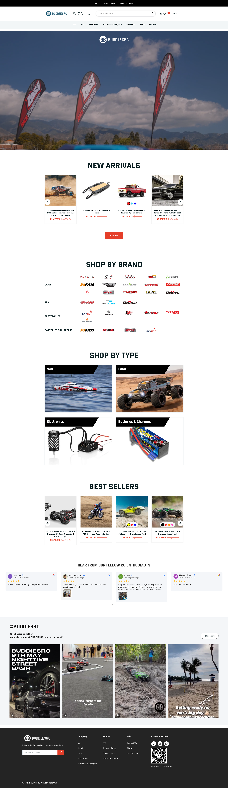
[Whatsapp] (166, 743)
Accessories (130, 24)
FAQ (104, 743)
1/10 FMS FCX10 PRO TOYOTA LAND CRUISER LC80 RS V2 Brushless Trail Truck (132, 534)
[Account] (161, 14)
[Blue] (165, 203)
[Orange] (98, 524)
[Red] (57, 203)
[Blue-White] (63, 203)
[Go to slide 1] (112, 604)
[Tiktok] (153, 743)
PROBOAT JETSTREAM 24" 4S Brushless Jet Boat (167, 532)
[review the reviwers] (53, 575)
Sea (82, 24)
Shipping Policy (109, 748)
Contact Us (132, 743)
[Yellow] (57, 524)
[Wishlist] (164, 13)
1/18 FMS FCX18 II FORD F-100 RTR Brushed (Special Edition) (60, 211)
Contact (152, 24)
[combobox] (125, 13)
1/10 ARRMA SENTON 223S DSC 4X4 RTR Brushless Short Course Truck (60, 532)
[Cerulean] (60, 203)
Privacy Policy (109, 753)
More (142, 24)
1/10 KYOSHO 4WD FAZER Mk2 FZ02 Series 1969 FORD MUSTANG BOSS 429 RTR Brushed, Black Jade (96, 213)
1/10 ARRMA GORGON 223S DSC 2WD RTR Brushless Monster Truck (167, 211)
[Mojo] (169, 524)
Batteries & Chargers (112, 24)
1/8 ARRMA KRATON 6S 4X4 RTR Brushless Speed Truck (96, 532)
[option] (60, 201)
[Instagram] (160, 743)
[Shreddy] (165, 524)
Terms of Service (110, 758)
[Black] (91, 524)
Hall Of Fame (132, 753)
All (79, 743)
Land (74, 24)
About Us (131, 748)
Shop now (114, 235)
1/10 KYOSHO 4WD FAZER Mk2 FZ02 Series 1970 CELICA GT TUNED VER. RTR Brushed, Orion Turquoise (132, 213)
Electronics (93, 24)
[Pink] (101, 524)
